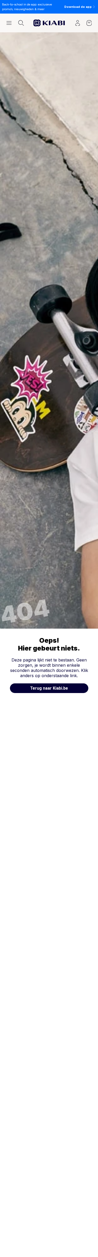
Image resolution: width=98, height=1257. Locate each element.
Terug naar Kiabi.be (49, 688)
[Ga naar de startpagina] (49, 23)
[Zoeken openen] (21, 23)
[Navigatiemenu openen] (9, 23)
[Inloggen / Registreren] (77, 23)
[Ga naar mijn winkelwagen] (89, 23)
